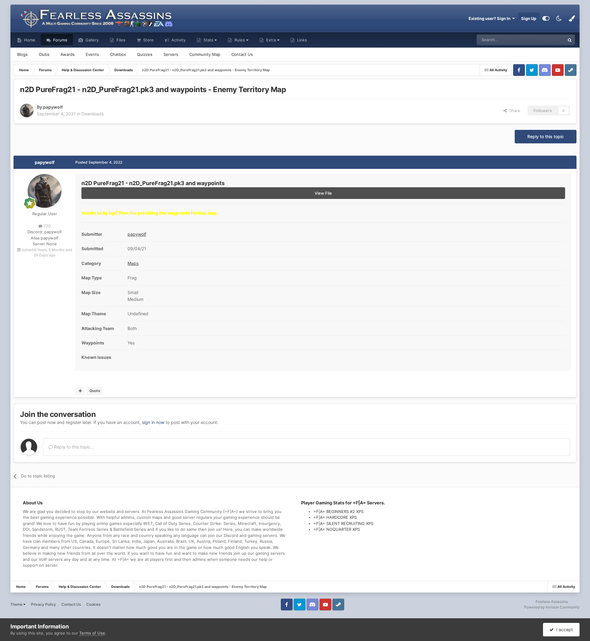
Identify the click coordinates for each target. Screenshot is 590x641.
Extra (271, 39)
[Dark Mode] (559, 18)
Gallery (91, 39)
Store (148, 39)
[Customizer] (546, 18)
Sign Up (528, 18)
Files (120, 39)
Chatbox (118, 54)
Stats (208, 39)
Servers (170, 54)
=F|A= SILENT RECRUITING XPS (343, 523)
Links (301, 39)
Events (92, 54)
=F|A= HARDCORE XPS (335, 517)
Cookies (93, 604)
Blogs (22, 54)
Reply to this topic (545, 136)
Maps (133, 263)
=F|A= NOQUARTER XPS (336, 529)
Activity (178, 39)
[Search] (569, 40)
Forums (59, 39)
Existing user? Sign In (490, 18)
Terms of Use (92, 633)
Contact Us (242, 54)
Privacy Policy (43, 604)
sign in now (153, 422)
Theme (16, 604)
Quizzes (144, 54)
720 (46, 225)
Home (29, 39)
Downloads (92, 113)
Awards (68, 54)
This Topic (547, 39)
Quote (94, 390)
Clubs (44, 54)
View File (323, 193)
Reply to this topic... (73, 446)
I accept (563, 629)
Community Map (204, 54)
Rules (239, 39)
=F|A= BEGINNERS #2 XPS (338, 511)
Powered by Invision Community (552, 607)
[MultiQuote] (80, 391)
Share (513, 110)
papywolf (44, 162)
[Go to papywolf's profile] (26, 110)
